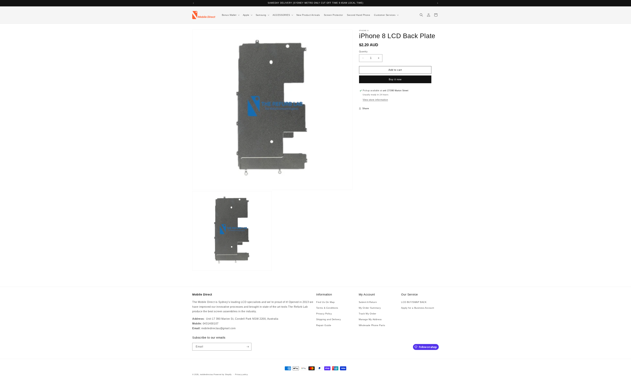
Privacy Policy (324, 313)
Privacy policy (241, 374)
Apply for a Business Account (417, 308)
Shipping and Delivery (328, 319)
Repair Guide (323, 325)
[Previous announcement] (193, 3)
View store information (375, 99)
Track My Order (367, 313)
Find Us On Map (325, 302)
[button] (230, 15)
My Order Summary (370, 308)
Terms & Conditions (327, 308)
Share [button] (365, 108)
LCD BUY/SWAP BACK (413, 302)
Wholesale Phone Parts (372, 325)
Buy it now (395, 79)
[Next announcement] (437, 3)
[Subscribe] (247, 347)
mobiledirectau (206, 374)
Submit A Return (368, 302)
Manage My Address (370, 319)
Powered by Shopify (223, 374)
